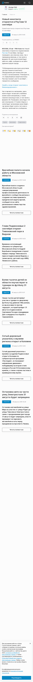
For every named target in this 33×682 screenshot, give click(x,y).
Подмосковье (22, 122)
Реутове (5, 53)
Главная (4, 14)
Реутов (5, 122)
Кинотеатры (13, 122)
